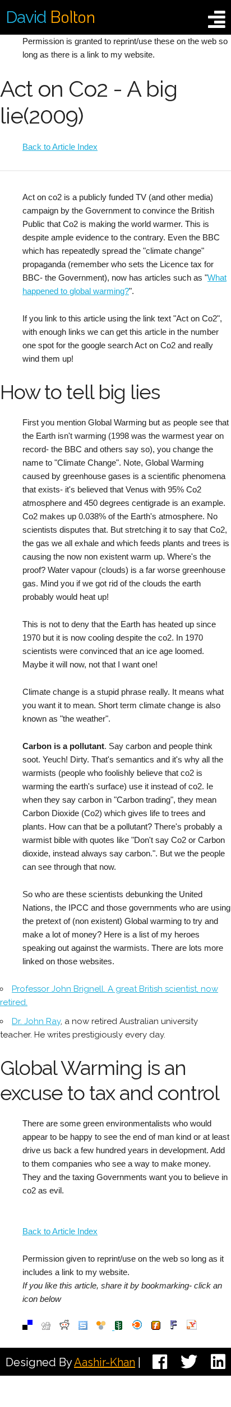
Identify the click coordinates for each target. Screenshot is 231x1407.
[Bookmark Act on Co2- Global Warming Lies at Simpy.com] (100, 1327)
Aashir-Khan (104, 1362)
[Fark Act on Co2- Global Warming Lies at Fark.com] (173, 1327)
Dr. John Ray (36, 1021)
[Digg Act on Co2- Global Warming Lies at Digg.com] (45, 1327)
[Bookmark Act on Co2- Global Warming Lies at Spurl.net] (82, 1327)
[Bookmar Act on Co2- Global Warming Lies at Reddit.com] (64, 1327)
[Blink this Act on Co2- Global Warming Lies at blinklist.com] (137, 1327)
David (50, 17)
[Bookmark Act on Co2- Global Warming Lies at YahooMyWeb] (192, 1327)
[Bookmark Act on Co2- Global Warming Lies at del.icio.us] (27, 1327)
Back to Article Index (60, 146)
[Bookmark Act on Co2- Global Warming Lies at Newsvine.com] (117, 1327)
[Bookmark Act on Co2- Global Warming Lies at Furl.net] (155, 1327)
